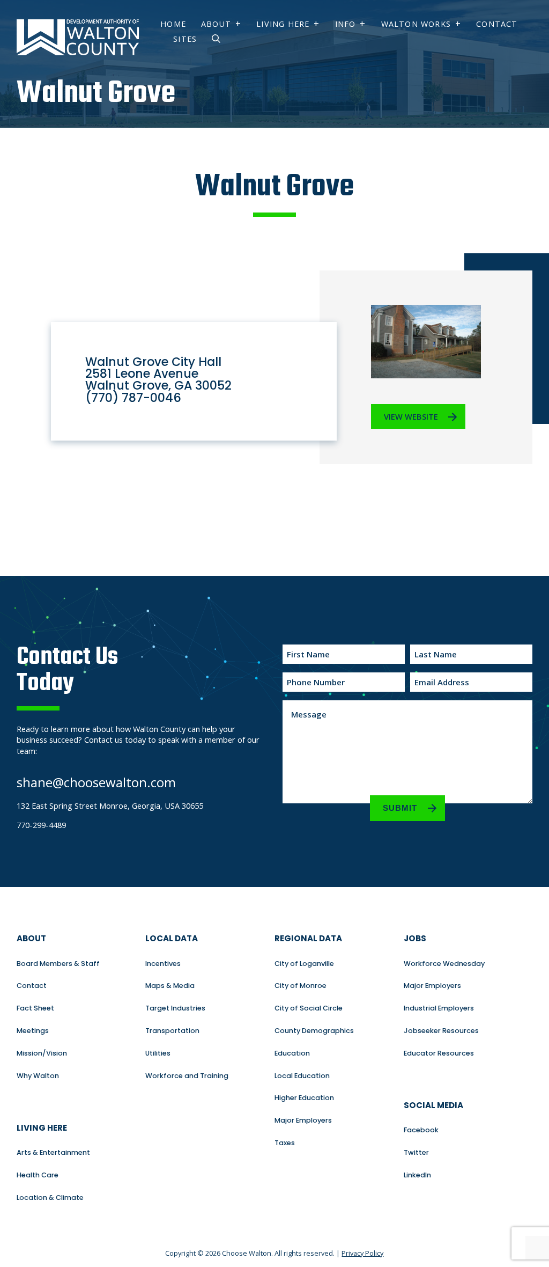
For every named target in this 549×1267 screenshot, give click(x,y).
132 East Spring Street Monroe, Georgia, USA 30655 (110, 805)
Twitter (416, 1152)
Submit (400, 808)
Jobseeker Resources (441, 1030)
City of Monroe (300, 985)
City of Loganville (304, 963)
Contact (496, 24)
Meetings (33, 1030)
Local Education (302, 1075)
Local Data (171, 938)
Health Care (37, 1175)
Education (292, 1053)
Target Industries (175, 1008)
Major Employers (303, 1120)
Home (173, 24)
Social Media (433, 1105)
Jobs (415, 938)
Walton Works (416, 24)
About (216, 24)
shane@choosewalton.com (96, 782)
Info (345, 24)
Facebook (421, 1129)
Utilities (157, 1053)
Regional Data (308, 938)
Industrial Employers (439, 1008)
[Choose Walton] (78, 54)
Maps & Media (170, 985)
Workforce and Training (186, 1075)
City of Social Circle (308, 1008)
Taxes (284, 1142)
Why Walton (38, 1075)
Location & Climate (50, 1197)
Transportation (172, 1030)
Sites (185, 39)
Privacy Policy (362, 1253)
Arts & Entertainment (53, 1152)
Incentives (163, 963)
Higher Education (304, 1097)
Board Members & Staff (58, 963)
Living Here (282, 24)
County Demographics (314, 1030)
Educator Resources (439, 1053)
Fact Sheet (35, 1008)
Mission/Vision (42, 1053)
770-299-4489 (41, 824)
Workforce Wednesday (444, 963)
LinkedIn (417, 1175)
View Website (411, 416)
